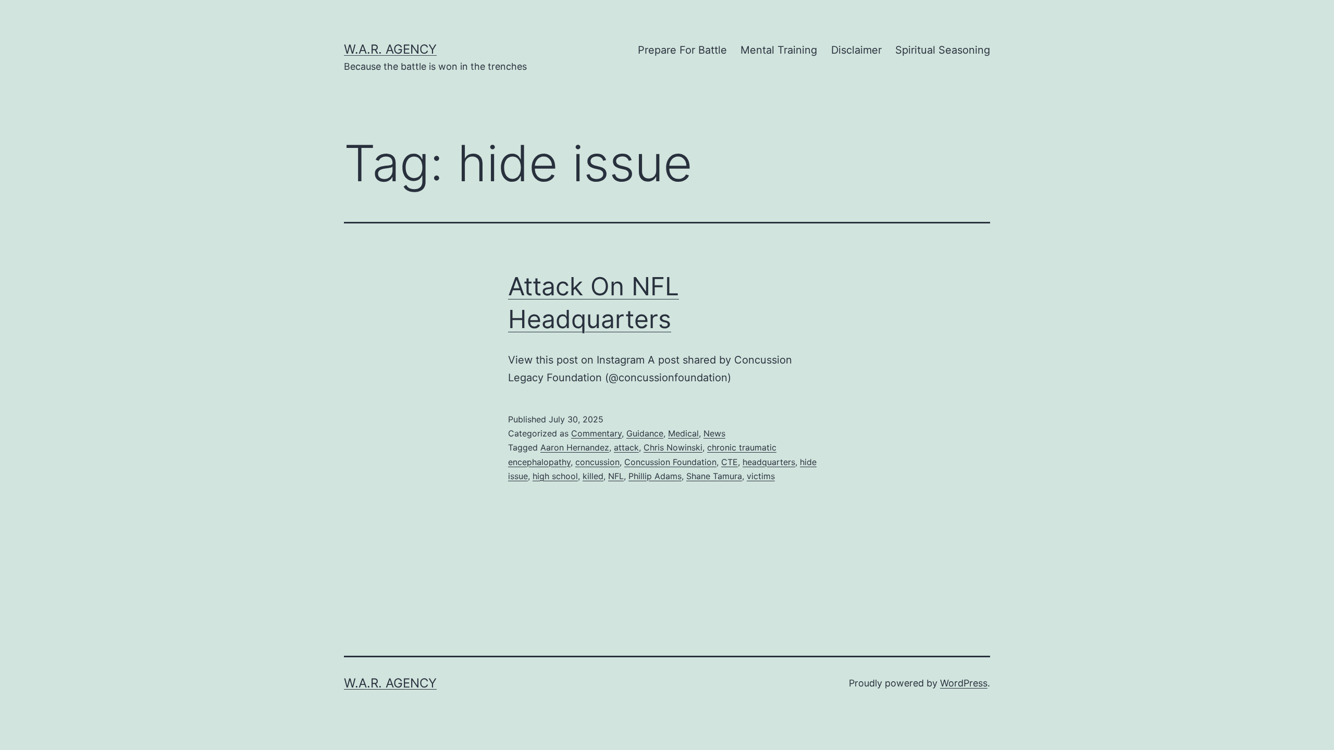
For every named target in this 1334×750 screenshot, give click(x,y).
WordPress (963, 683)
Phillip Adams (655, 476)
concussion (597, 462)
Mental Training (778, 50)
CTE (729, 462)
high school (555, 476)
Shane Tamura (714, 476)
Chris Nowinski (673, 447)
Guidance (644, 433)
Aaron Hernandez (574, 447)
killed (593, 476)
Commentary (596, 433)
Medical (683, 433)
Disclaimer (856, 50)
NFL (616, 476)
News (714, 433)
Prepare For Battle (682, 50)
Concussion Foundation (670, 462)
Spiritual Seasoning (942, 50)
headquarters (769, 462)
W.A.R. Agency (390, 49)
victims (761, 476)
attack (626, 447)
